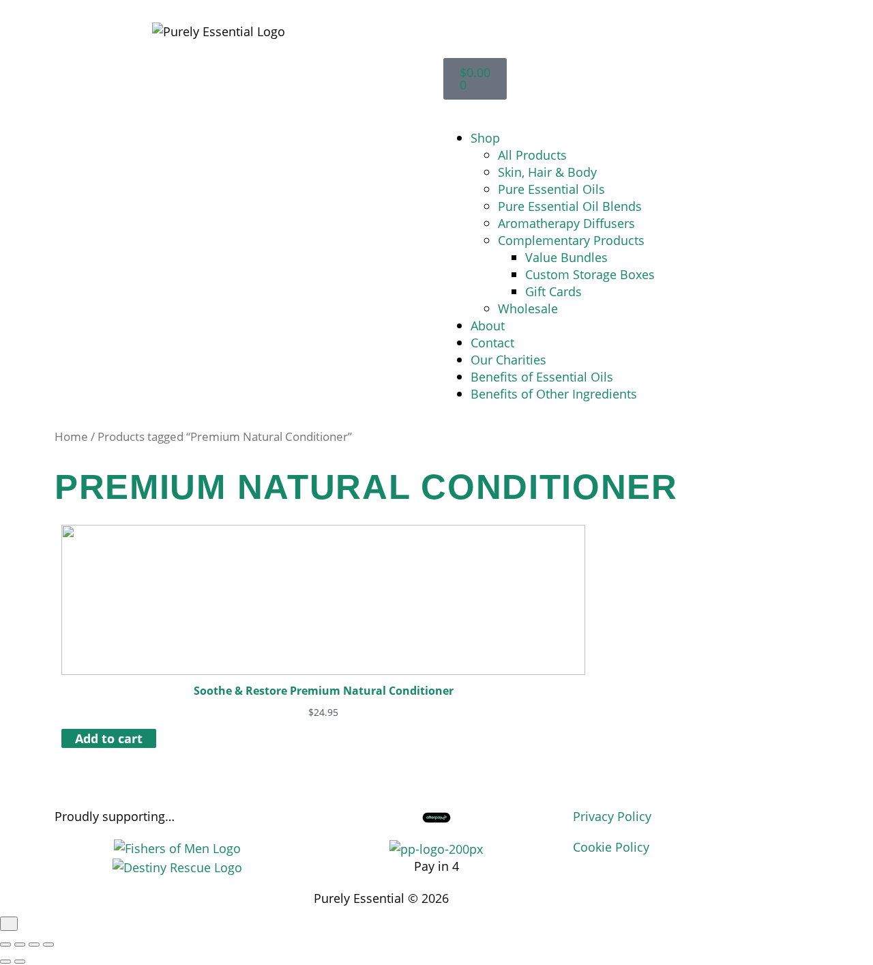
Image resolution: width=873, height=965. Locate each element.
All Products (532, 154)
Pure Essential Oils (551, 188)
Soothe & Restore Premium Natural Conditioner (324, 690)
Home (71, 436)
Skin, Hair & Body (547, 171)
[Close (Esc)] (48, 944)
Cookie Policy (611, 846)
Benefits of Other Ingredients (554, 393)
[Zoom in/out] (5, 944)
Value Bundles (566, 256)
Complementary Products (571, 239)
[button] (654, 108)
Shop (485, 137)
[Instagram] (595, 896)
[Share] (34, 944)
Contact (492, 342)
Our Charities (508, 359)
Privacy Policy (612, 815)
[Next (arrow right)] (19, 962)
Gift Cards (553, 291)
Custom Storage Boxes (590, 274)
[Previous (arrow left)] (5, 962)
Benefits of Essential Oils (542, 376)
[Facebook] (579, 896)
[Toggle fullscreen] (19, 944)
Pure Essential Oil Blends (570, 205)
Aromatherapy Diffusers (566, 222)
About (488, 325)
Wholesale (528, 308)
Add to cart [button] (109, 738)
